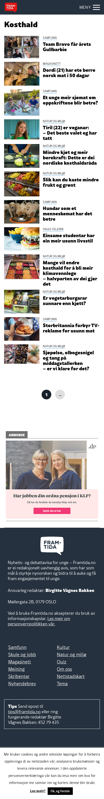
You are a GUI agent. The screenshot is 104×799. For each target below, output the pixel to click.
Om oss (64, 669)
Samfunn (17, 647)
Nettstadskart (71, 676)
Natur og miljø (71, 654)
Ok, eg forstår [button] (60, 791)
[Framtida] (11, 7)
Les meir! (37, 790)
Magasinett (19, 662)
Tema (62, 683)
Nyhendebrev (22, 683)
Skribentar (19, 676)
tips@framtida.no (24, 712)
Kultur (63, 647)
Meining (16, 669)
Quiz (61, 662)
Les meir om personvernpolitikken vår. (39, 621)
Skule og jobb (22, 654)
